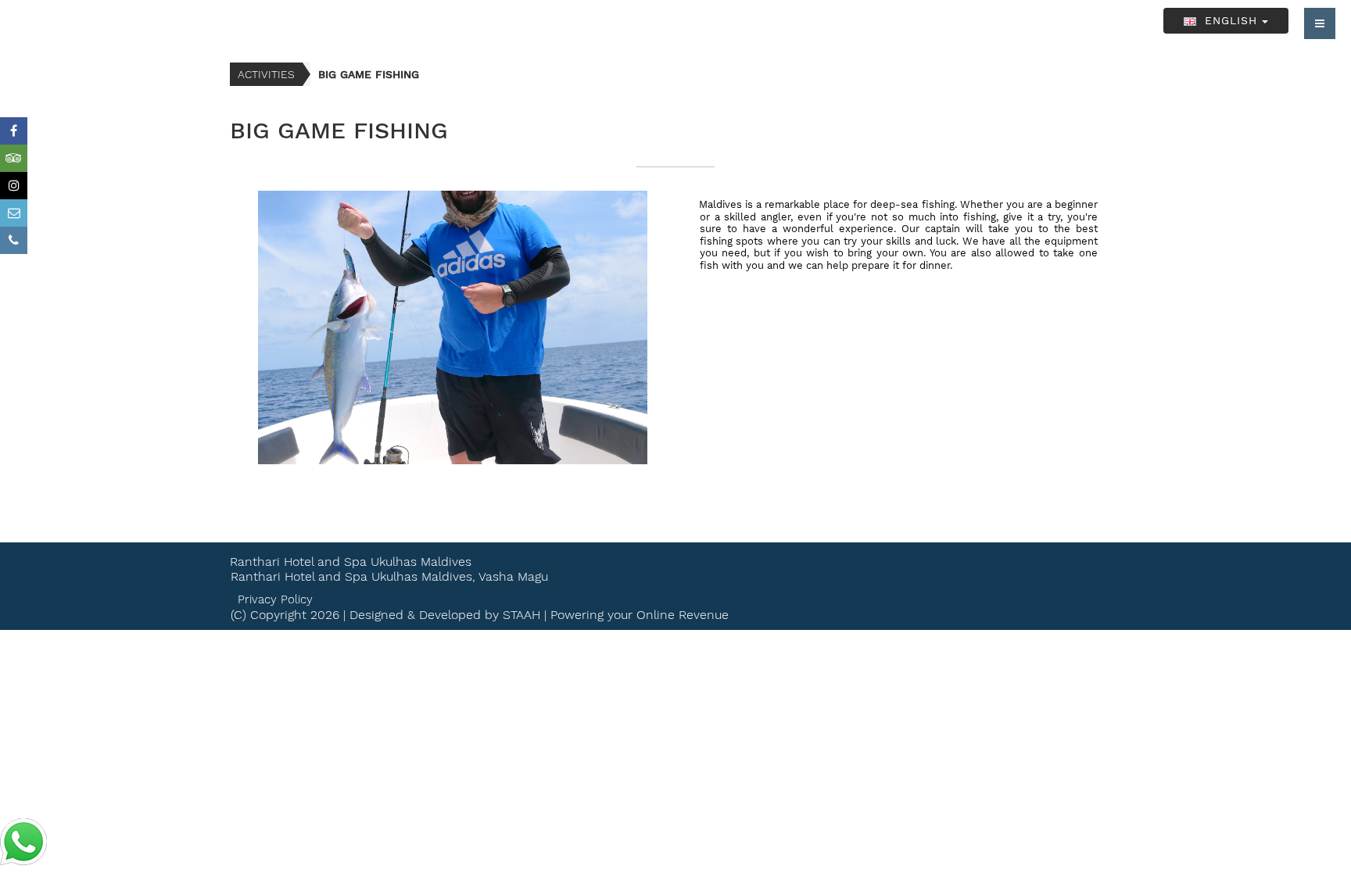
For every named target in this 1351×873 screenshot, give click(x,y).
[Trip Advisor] (13, 158)
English (1231, 20)
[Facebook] (13, 131)
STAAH (521, 614)
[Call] (13, 240)
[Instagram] (13, 185)
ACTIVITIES (266, 74)
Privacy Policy (275, 599)
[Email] (13, 213)
